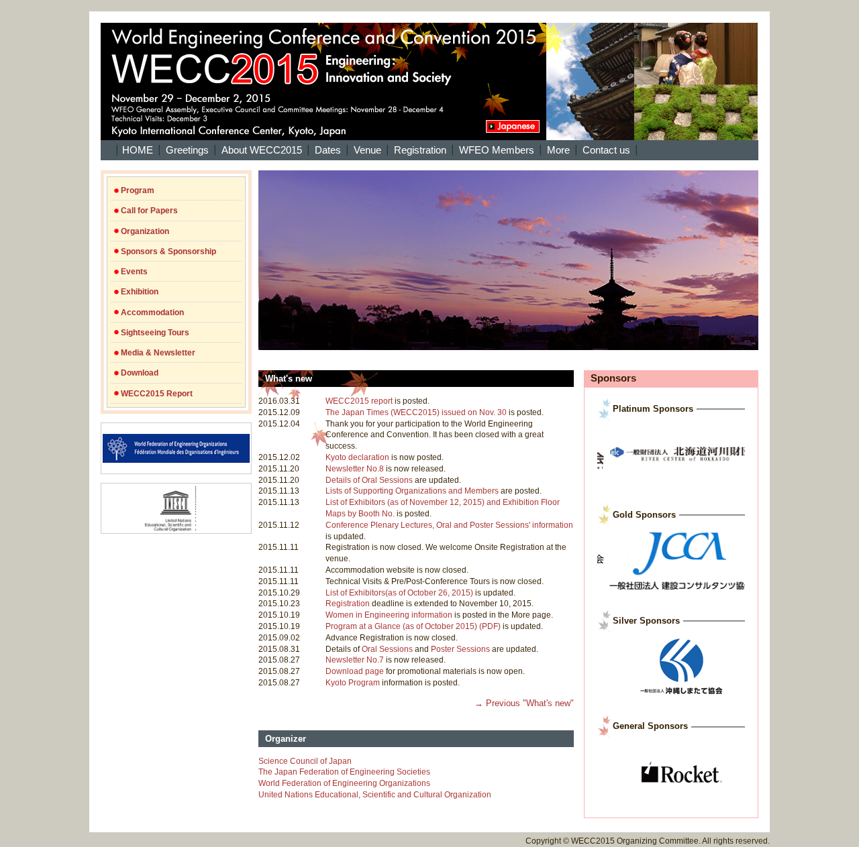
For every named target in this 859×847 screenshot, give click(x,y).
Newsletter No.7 (354, 660)
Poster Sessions (460, 649)
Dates (328, 150)
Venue (367, 150)
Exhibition (139, 292)
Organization (145, 231)
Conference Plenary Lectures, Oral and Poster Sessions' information (449, 525)
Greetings (187, 150)
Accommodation (152, 312)
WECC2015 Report (157, 394)
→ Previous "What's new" (524, 703)
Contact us (606, 150)
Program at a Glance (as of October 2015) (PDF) (413, 626)
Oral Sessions (387, 649)
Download (139, 373)
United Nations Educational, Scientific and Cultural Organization (374, 794)
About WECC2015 (261, 150)
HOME (137, 150)
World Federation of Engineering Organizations (344, 783)
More (558, 150)
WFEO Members (496, 150)
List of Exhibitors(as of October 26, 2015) (399, 593)
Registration (420, 150)
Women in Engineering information (388, 615)
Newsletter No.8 (354, 468)
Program (137, 190)
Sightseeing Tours (155, 333)
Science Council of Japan (305, 761)
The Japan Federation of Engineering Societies (344, 772)
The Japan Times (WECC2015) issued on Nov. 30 (416, 412)
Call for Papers (149, 211)
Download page (354, 671)
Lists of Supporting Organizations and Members (412, 491)
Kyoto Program (352, 682)
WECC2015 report (359, 401)
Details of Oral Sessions (369, 480)
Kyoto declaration (357, 457)
